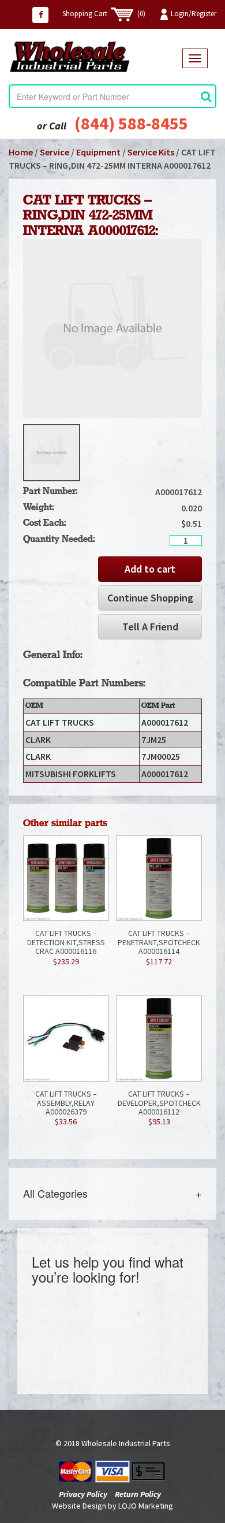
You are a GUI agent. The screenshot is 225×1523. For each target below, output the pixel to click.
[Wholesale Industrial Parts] (95, 56)
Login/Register (193, 13)
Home (21, 152)
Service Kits (150, 152)
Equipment (98, 152)
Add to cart (150, 568)
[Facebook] (40, 15)
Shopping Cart (103, 13)
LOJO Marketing (145, 1505)
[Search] (206, 96)
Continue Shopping (150, 597)
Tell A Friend (150, 626)
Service (54, 152)
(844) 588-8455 (131, 123)
